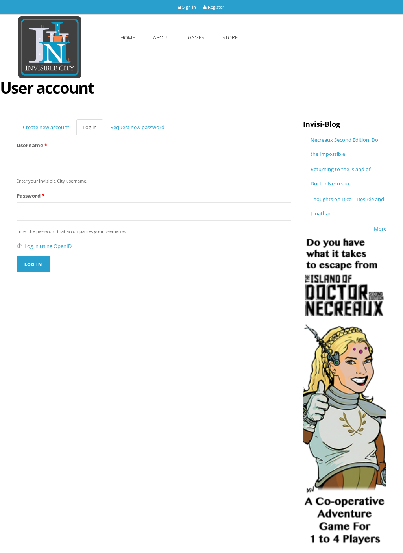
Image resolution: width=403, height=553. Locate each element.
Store (230, 37)
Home (127, 37)
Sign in (188, 7)
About (161, 37)
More (380, 228)
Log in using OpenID (48, 246)
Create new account (46, 127)
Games (196, 37)
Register (215, 7)
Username (32, 145)
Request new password (137, 127)
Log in (93, 129)
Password (30, 195)
